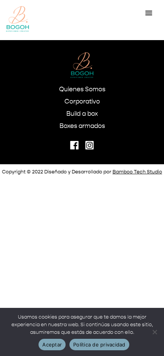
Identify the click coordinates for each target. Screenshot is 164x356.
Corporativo (82, 102)
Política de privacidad (99, 344)
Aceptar (52, 344)
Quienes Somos (82, 90)
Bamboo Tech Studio (137, 172)
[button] (148, 13)
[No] (154, 332)
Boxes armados (82, 126)
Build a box (82, 114)
